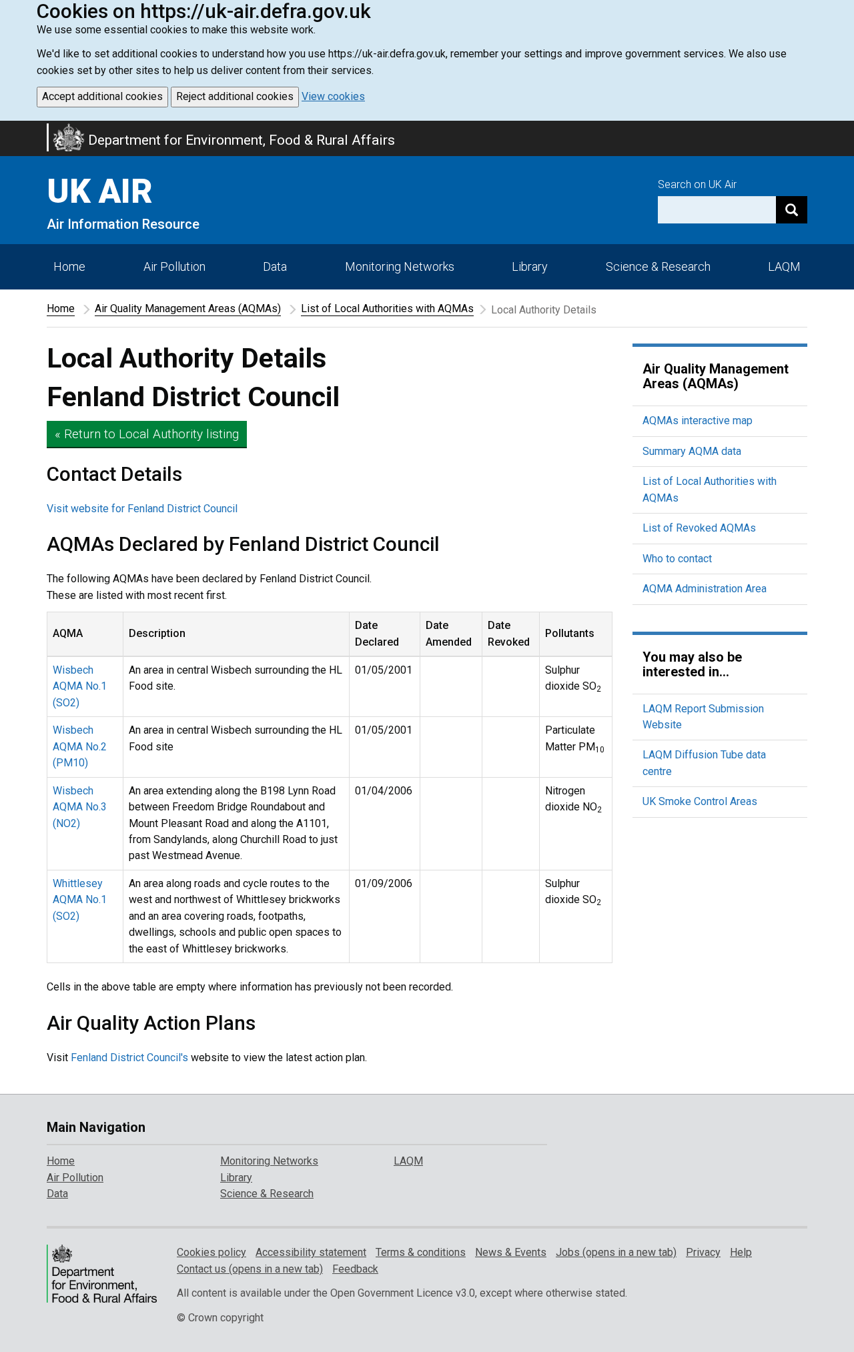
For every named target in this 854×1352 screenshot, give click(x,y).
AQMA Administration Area (705, 588)
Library (530, 266)
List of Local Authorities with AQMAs (387, 308)
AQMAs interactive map (698, 420)
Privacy (703, 1252)
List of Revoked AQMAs (699, 528)
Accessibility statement (311, 1252)
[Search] (791, 209)
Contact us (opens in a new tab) (250, 1269)
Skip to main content (8, 129)
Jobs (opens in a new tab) (616, 1252)
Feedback (355, 1269)
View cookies (333, 96)
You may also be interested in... (692, 664)
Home (69, 266)
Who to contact (677, 558)
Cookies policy (211, 1252)
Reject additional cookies (235, 96)
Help (741, 1252)
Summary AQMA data (692, 451)
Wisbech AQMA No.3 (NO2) (80, 807)
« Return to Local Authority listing (147, 434)
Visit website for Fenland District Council (142, 508)
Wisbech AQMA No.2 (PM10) (80, 746)
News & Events (510, 1252)
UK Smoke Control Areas (700, 801)
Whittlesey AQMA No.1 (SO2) (80, 899)
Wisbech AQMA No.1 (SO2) (80, 686)
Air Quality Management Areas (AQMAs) (188, 308)
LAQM (784, 266)
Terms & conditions (421, 1252)
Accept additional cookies (102, 96)
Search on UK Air (697, 184)
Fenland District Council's (129, 1057)
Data (275, 266)
